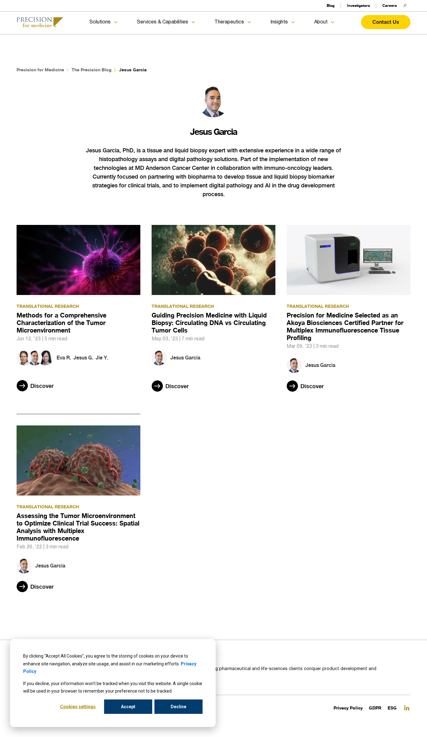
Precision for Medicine (40, 69)
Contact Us (385, 22)
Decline (178, 706)
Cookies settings (78, 706)
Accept (128, 706)
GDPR (375, 707)
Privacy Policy (348, 707)
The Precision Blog (92, 69)
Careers (389, 5)
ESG (392, 707)
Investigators (358, 5)
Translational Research (48, 306)
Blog (330, 5)
